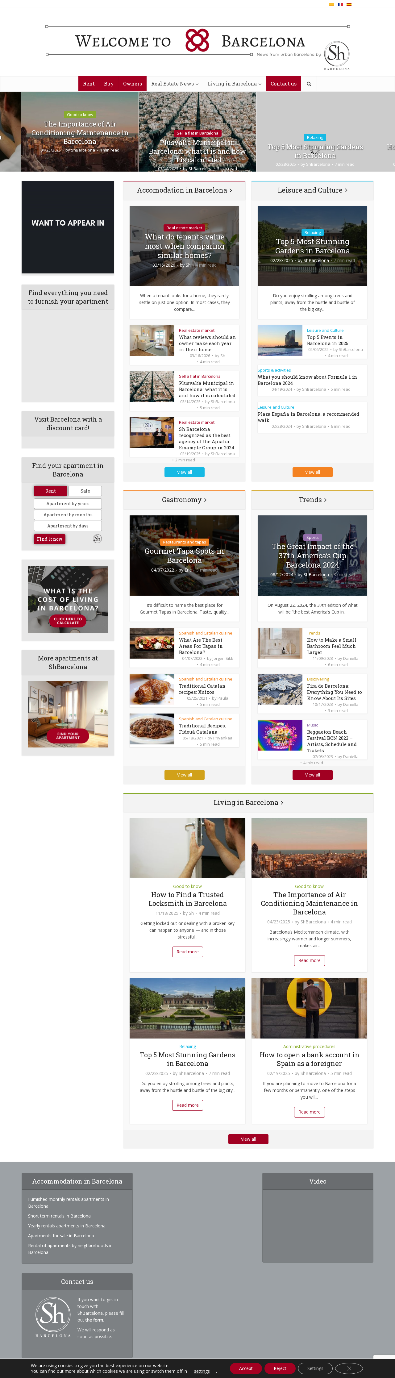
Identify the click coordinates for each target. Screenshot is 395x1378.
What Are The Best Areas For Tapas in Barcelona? (201, 646)
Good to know (187, 886)
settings (202, 1371)
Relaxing (197, 137)
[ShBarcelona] (197, 42)
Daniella (351, 658)
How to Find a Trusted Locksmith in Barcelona (187, 899)
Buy (109, 83)
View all (184, 472)
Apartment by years (67, 503)
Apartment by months (68, 515)
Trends (310, 499)
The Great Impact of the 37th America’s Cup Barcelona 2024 (313, 555)
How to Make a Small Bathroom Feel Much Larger (331, 646)
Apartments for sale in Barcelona (61, 1236)
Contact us (284, 83)
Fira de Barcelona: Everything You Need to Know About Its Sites (334, 692)
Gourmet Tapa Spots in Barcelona (184, 555)
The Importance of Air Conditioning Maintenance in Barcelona (309, 903)
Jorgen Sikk (223, 658)
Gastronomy (182, 499)
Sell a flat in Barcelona (80, 133)
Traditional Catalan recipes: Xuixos (202, 689)
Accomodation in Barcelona (182, 189)
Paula (223, 698)
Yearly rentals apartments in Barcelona (67, 1226)
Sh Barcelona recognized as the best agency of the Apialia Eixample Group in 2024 (207, 438)
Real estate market (184, 228)
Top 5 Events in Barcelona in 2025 (327, 340)
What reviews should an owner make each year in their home (207, 343)
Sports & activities (274, 370)
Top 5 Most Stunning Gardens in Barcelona (198, 151)
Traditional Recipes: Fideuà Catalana (202, 728)
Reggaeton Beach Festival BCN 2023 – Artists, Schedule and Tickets (332, 741)
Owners (132, 83)
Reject (280, 1368)
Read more (188, 952)
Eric (188, 570)
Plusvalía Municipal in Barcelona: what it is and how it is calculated (80, 151)
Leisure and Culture (310, 189)
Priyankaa (222, 738)
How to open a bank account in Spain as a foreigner (315, 151)
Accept (246, 1368)
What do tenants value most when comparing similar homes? (184, 246)
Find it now (49, 539)
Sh (188, 265)
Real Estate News (172, 83)
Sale (85, 491)
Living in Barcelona (232, 83)
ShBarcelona (83, 168)
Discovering (318, 679)
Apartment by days (68, 526)
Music (312, 725)
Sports (312, 537)
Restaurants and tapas (184, 542)
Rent (89, 83)
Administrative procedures (315, 137)
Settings (315, 1368)
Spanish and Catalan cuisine (205, 633)
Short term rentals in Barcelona (59, 1216)
